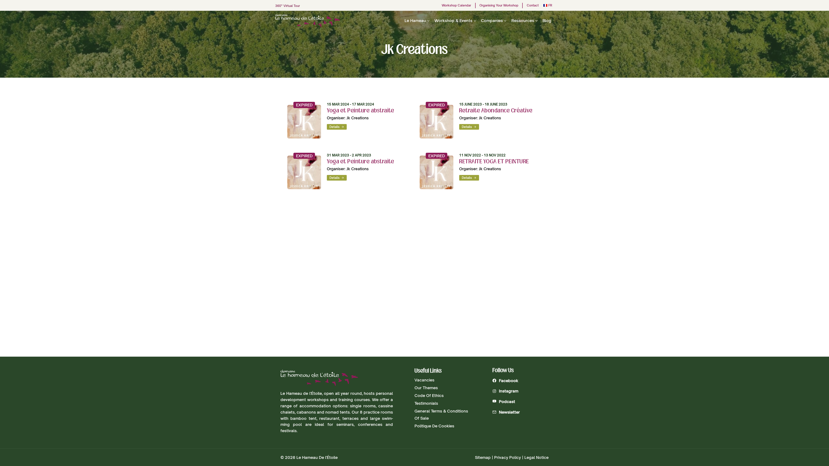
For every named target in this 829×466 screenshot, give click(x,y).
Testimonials (426, 403)
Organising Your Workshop (498, 5)
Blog (547, 20)
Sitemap (483, 457)
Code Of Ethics (429, 395)
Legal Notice (536, 457)
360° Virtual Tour (287, 6)
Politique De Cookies (434, 425)
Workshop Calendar (456, 5)
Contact (533, 5)
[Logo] (319, 378)
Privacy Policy (507, 457)
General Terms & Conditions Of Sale (441, 414)
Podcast (507, 401)
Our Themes (426, 387)
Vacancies (424, 380)
